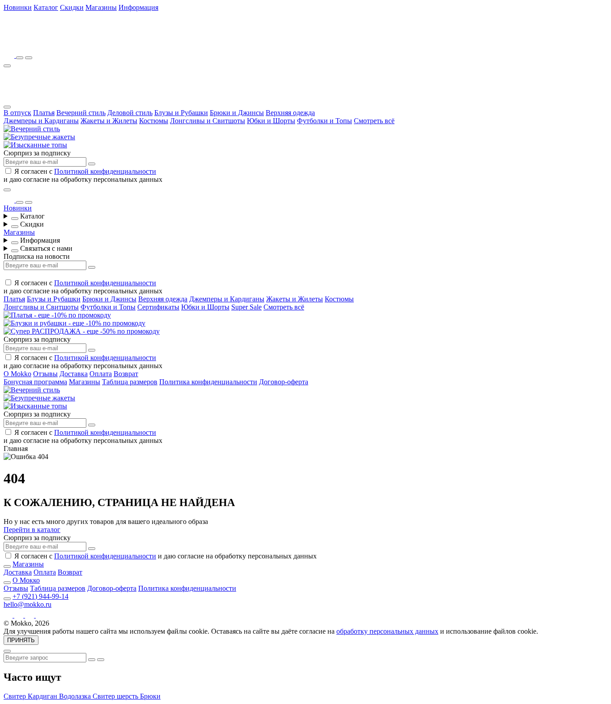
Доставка (73, 374)
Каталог (46, 7)
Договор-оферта (283, 382)
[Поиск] (19, 57)
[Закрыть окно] (7, 190)
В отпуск (17, 112)
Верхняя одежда (290, 112)
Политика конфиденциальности (208, 382)
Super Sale (246, 307)
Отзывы (45, 374)
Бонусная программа (35, 382)
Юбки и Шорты (271, 120)
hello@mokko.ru (27, 604)
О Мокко (26, 580)
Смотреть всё (374, 120)
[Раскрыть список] (14, 218)
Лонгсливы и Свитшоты (207, 120)
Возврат (126, 374)
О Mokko (17, 374)
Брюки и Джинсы (237, 112)
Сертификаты (158, 307)
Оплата (100, 374)
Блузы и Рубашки (181, 112)
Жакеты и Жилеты (109, 120)
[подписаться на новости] (91, 548)
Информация (138, 7)
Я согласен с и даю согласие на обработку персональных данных (83, 175)
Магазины (101, 7)
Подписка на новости (37, 256)
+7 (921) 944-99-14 (40, 596)
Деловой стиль (130, 112)
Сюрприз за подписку (37, 153)
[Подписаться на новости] (91, 164)
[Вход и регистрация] (28, 57)
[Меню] (7, 65)
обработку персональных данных (387, 631)
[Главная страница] (53, 43)
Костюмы (153, 120)
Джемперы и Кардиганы (41, 120)
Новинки (18, 7)
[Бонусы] (10, 55)
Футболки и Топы (324, 120)
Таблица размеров (129, 382)
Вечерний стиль (81, 112)
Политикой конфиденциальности (105, 171)
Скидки (72, 7)
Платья (44, 112)
